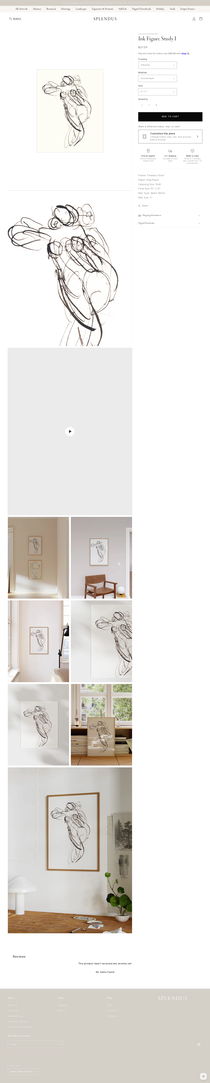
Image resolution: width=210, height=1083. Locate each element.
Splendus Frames (17, 1021)
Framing (142, 59)
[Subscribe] (59, 1044)
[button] (15, 18)
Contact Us (113, 1010)
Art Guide (112, 1016)
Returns (61, 1010)
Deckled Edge (15, 1016)
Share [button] (145, 205)
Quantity (143, 99)
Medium (142, 72)
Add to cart (170, 116)
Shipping (62, 1005)
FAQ (109, 1005)
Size (140, 86)
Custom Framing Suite (20, 1027)
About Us (13, 1005)
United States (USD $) (21, 1071)
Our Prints (13, 1010)
